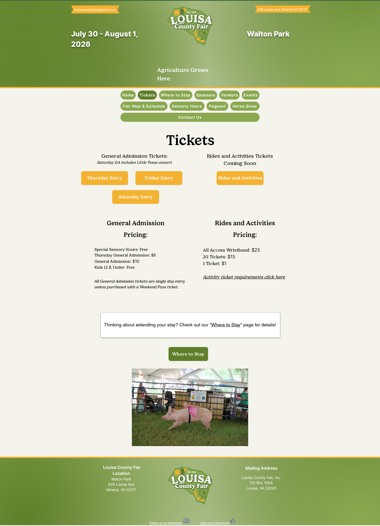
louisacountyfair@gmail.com (95, 10)
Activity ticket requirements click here (244, 277)
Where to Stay (225, 324)
